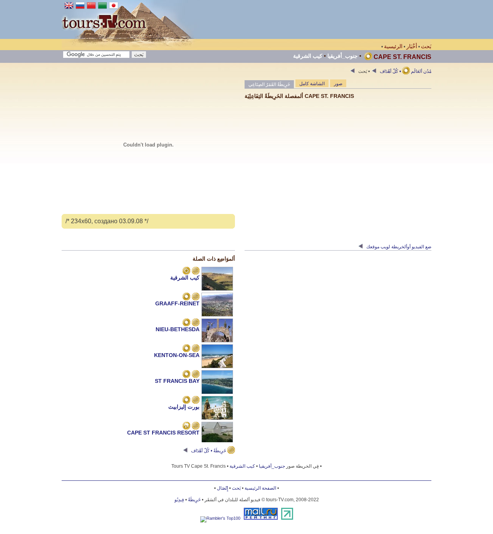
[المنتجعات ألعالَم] (186, 426)
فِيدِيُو (179, 499)
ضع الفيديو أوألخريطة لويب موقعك (398, 246)
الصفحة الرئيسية (260, 488)
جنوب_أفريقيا (342, 56)
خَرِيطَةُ (194, 499)
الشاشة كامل (312, 83)
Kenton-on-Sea (177, 355)
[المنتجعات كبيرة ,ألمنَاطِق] (186, 271)
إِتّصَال (222, 488)
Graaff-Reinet (177, 303)
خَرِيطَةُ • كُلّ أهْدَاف (208, 450)
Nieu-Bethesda (178, 329)
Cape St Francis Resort (163, 433)
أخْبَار (411, 46)
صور (338, 83)
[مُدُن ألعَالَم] (186, 297)
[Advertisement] (291, 19)
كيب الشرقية (307, 56)
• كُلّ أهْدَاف (390, 71)
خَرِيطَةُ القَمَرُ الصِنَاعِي (269, 84)
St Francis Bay (177, 381)
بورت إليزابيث (184, 407)
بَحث (426, 46)
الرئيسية (393, 46)
